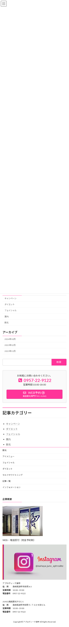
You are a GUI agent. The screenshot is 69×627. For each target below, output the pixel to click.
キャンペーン (10, 298)
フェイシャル (11, 310)
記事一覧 (7, 481)
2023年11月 (10, 351)
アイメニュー (8, 456)
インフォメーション (12, 487)
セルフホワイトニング (13, 475)
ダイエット (10, 304)
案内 (7, 316)
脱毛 (7, 322)
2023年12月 (10, 345)
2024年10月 (10, 339)
